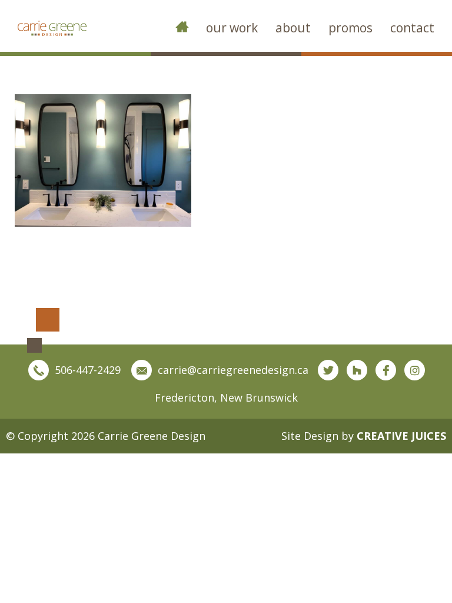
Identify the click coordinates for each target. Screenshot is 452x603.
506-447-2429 (88, 370)
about (293, 28)
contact (412, 28)
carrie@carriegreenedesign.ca (233, 370)
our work (232, 28)
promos (350, 28)
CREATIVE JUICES (401, 436)
